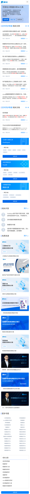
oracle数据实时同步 (7, 480)
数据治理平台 (7, 434)
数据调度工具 (22, 450)
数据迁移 (22, 427)
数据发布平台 (22, 429)
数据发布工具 (7, 429)
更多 (25, 208)
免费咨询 (19, 19)
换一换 (27, 26)
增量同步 (5, 475)
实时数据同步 (6, 477)
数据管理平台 (22, 445)
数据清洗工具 (22, 438)
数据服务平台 (7, 448)
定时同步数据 (6, 461)
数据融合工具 (7, 438)
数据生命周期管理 (7, 436)
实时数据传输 (7, 418)
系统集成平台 (7, 431)
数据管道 (22, 422)
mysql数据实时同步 (7, 420)
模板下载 (12, 19)
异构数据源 (7, 422)
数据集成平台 (7, 441)
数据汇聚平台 (22, 443)
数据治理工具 (22, 434)
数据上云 (22, 425)
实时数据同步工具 (7, 483)
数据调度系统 (22, 448)
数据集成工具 (22, 441)
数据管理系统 (7, 445)
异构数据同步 (22, 418)
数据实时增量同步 (7, 486)
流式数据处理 (7, 425)
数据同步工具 (6, 466)
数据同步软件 (6, 469)
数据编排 (22, 420)
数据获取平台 (7, 443)
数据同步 (7, 427)
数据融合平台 (22, 436)
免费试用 (15, 492)
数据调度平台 (7, 450)
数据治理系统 (22, 431)
